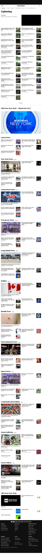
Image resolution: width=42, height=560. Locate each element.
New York (3, 8)
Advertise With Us (31, 531)
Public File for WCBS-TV (5, 538)
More (15, 159)
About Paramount (31, 538)
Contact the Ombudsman (32, 545)
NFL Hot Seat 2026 (4, 528)
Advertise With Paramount (33, 539)
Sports (23, 8)
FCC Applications (4, 542)
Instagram (16, 528)
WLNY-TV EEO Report (5, 545)
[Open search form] (39, 5)
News (8, 8)
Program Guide (31, 528)
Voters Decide (18, 8)
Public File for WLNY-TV (5, 539)
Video (27, 8)
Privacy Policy (17, 538)
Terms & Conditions (31, 532)
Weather (12, 8)
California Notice (18, 539)
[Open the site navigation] (8, 5)
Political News (3, 525)
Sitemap (29, 534)
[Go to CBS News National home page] (21, 5)
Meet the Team (31, 525)
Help (29, 542)
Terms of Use (17, 542)
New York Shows (32, 8)
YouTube (16, 525)
